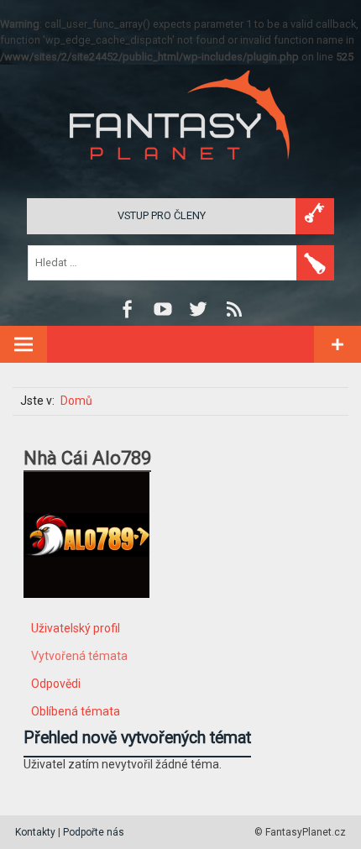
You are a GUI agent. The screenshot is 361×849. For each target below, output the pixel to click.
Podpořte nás (93, 832)
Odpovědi (56, 683)
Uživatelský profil (75, 628)
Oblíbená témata (75, 711)
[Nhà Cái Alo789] (86, 610)
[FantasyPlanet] (180, 173)
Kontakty (35, 832)
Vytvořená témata (79, 656)
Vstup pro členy (162, 215)
